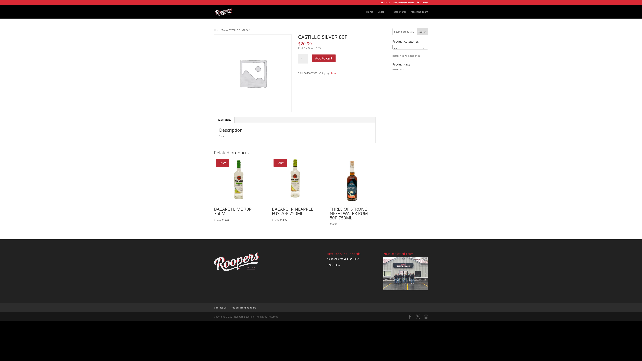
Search (422, 31)
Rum (224, 30)
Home (369, 12)
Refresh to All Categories (406, 55)
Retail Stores (399, 12)
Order (381, 12)
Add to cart (323, 58)
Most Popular (398, 70)
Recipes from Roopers (403, 3)
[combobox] (410, 47)
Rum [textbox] (409, 48)
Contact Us (385, 3)
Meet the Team (419, 12)
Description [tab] (224, 120)
